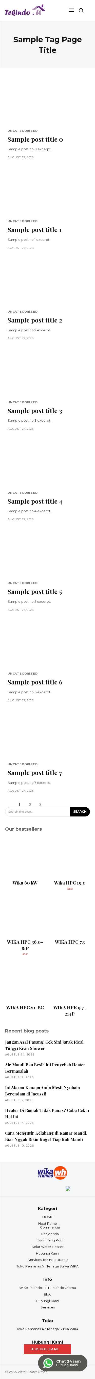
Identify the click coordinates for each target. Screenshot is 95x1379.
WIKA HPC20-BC (25, 1007)
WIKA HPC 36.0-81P (25, 945)
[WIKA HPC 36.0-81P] (25, 916)
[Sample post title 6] (47, 645)
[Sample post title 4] (47, 464)
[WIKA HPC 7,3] (70, 916)
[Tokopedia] (67, 1189)
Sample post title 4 (35, 501)
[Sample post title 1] (47, 192)
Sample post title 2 (35, 320)
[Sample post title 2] (47, 283)
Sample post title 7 (35, 772)
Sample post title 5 (35, 591)
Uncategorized (22, 131)
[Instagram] (37, 1189)
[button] (81, 10)
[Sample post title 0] (47, 102)
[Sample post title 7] (47, 736)
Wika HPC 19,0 (70, 883)
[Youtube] (47, 1189)
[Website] (57, 1189)
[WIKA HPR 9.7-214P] (70, 982)
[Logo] (25, 10)
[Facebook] (27, 1189)
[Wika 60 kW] (25, 857)
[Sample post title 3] (47, 373)
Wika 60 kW (25, 883)
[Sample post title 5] (47, 554)
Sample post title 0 (35, 139)
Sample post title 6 (35, 682)
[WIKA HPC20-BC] (25, 982)
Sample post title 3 (35, 410)
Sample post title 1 (34, 229)
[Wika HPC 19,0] (70, 857)
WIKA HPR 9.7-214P (69, 1010)
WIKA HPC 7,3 (70, 942)
